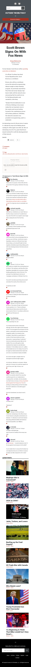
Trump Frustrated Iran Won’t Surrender (15, 608)
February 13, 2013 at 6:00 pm (17, 191)
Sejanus (9, 305)
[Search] (22, 8)
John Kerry (4, 154)
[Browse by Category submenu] (20, 19)
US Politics (4, 148)
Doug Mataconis (15, 61)
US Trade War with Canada (17, 565)
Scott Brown (18, 154)
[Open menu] (15, 16)
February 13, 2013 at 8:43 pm (17, 399)
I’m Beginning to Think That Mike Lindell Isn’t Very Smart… (17, 632)
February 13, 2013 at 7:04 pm (17, 292)
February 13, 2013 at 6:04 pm (17, 210)
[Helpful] (6, 186)
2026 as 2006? (12, 501)
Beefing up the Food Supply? (14, 543)
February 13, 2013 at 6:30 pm (17, 235)
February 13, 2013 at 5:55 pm (17, 180)
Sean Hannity (25, 154)
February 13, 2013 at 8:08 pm (17, 373)
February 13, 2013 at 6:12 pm (17, 224)
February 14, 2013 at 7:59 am (17, 441)
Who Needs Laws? (13, 586)
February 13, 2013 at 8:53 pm (17, 412)
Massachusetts (11, 154)
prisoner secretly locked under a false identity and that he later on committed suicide (16, 201)
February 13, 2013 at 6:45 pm (17, 255)
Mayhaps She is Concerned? (12, 479)
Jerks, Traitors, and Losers (17, 521)
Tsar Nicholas (10, 443)
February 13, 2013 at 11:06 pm (17, 428)
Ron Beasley (14, 179)
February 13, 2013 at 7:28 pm (17, 303)
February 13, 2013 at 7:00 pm (17, 264)
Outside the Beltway (15, 13)
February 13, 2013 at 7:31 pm (17, 319)
